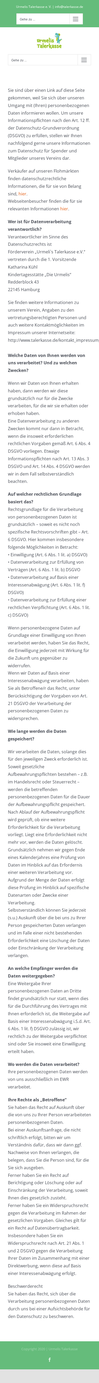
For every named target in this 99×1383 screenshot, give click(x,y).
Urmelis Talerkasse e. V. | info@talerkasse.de (49, 6)
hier (22, 194)
